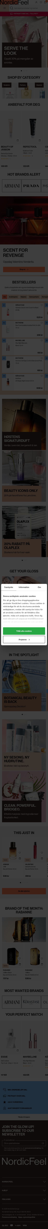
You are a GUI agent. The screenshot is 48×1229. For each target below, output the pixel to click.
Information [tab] (24, 587)
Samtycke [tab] (8, 587)
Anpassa (22, 639)
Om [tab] (39, 587)
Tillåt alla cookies (24, 631)
